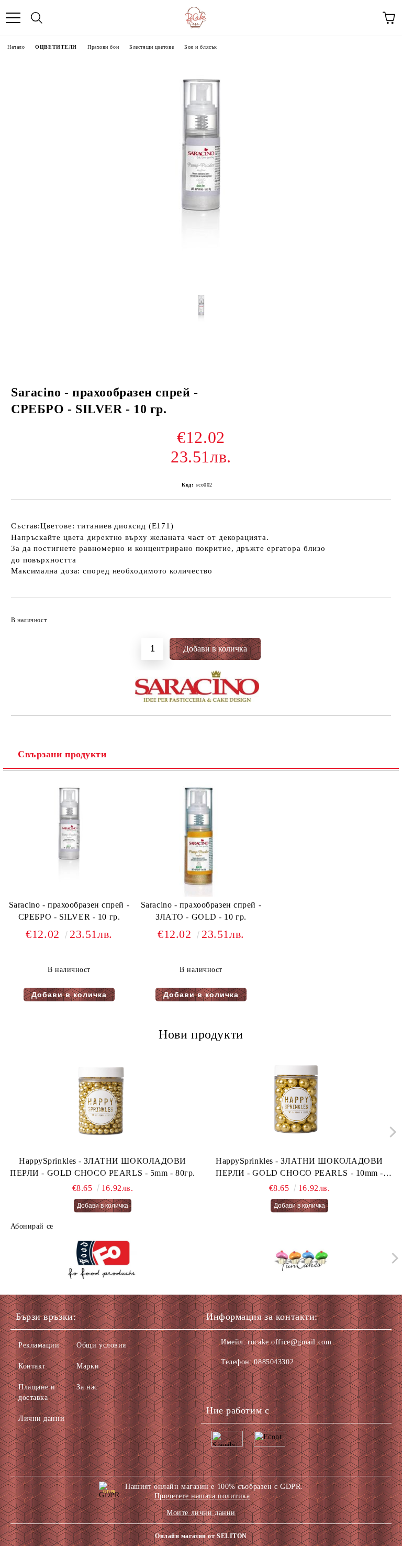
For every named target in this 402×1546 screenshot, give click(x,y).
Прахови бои (103, 47)
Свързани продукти (62, 754)
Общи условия (101, 1345)
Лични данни (41, 1418)
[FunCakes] (301, 1261)
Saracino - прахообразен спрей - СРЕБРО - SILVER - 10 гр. (69, 910)
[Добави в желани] (376, 615)
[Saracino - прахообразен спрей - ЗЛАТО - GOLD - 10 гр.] (201, 894)
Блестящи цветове (151, 47)
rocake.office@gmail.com (289, 1342)
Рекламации (39, 1345)
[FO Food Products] (101, 1261)
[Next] (390, 1132)
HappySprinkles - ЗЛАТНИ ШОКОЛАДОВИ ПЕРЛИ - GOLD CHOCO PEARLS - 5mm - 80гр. (102, 1166)
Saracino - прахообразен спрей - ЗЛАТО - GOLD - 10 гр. (201, 910)
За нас (86, 1387)
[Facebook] (219, 1383)
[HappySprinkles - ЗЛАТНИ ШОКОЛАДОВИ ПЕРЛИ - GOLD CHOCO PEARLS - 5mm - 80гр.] (103, 1103)
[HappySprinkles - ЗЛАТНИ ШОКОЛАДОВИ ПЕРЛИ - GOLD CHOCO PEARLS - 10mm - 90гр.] (299, 1103)
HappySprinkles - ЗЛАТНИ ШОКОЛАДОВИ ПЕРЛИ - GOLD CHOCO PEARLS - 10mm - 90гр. (299, 1167)
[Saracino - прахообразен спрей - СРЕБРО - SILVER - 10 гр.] (201, 276)
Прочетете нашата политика (202, 1496)
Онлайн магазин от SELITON (201, 1536)
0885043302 (274, 1362)
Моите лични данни (201, 1513)
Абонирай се (31, 1226)
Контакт (32, 1366)
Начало (16, 47)
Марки (87, 1366)
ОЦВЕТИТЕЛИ (56, 47)
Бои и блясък (200, 47)
